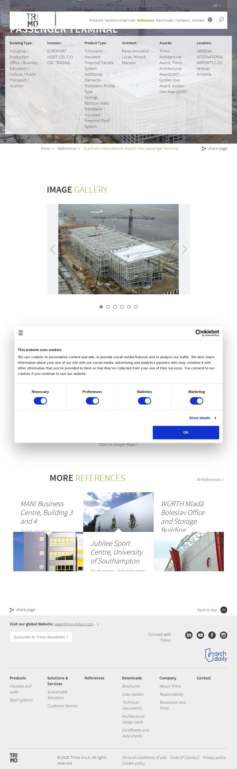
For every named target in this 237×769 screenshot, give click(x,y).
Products (18, 678)
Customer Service (62, 705)
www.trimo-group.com (74, 624)
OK (186, 432)
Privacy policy (214, 757)
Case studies (132, 694)
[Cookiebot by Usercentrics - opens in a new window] (199, 333)
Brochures (131, 686)
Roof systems (21, 700)
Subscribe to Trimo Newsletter (39, 637)
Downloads (132, 678)
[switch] (92, 401)
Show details (199, 418)
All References (208, 479)
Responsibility (171, 694)
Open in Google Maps (117, 444)
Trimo (45, 148)
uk (215, 5)
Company (167, 678)
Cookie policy (133, 763)
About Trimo (170, 686)
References (145, 20)
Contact (204, 678)
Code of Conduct (184, 757)
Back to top (207, 609)
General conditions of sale (144, 757)
